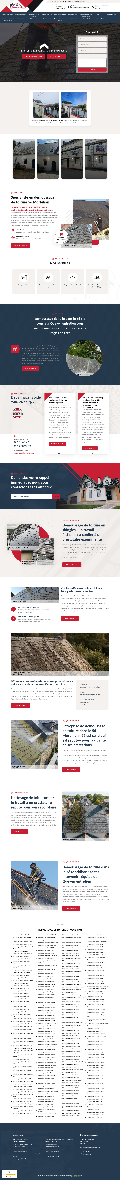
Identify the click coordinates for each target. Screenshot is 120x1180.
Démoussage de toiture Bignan (95, 1075)
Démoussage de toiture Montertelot (71, 935)
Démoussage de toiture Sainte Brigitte (23, 1111)
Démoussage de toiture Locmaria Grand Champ (73, 998)
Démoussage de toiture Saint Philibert (23, 1033)
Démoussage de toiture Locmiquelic (71, 989)
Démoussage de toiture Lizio (69, 1007)
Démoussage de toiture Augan (95, 1104)
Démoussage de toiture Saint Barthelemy (48, 935)
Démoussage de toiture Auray (95, 1101)
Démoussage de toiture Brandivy (95, 1062)
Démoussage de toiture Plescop (45, 1067)
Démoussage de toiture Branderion (96, 1065)
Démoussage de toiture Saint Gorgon (22, 1089)
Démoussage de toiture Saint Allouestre (47, 942)
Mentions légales (65, 1175)
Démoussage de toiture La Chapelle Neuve (96, 1015)
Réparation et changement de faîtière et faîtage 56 (26, 1154)
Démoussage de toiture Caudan (95, 1026)
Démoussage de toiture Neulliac (45, 1099)
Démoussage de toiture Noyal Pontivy (47, 1086)
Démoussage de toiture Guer (70, 1101)
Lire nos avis (9, 1176)
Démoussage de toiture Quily (45, 992)
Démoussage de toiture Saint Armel (46, 940)
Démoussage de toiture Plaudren (46, 1070)
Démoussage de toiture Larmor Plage (72, 1020)
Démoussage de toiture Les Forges (96, 962)
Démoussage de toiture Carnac (95, 1028)
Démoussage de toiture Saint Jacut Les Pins (23, 1075)
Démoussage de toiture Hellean (70, 1082)
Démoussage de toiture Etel (94, 973)
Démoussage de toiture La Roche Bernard (46, 970)
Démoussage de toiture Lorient (70, 982)
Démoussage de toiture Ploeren (45, 1052)
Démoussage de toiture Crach (95, 996)
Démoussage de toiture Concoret (96, 1004)
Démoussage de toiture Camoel (95, 1041)
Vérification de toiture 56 (73, 18)
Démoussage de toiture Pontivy (45, 1015)
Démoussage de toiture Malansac (71, 976)
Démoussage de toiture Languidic (71, 1035)
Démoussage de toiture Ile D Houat (71, 1072)
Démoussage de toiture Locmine (70, 992)
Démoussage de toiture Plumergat (46, 1023)
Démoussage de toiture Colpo (95, 1007)
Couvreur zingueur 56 (21, 18)
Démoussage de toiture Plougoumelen (47, 1044)
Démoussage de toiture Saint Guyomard (23, 1081)
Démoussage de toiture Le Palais (46, 1083)
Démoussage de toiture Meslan (70, 955)
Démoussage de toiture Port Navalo (22, 935)
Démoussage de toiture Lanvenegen (71, 1025)
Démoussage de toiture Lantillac (70, 1030)
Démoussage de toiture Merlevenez (71, 958)
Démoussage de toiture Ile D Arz (70, 1067)
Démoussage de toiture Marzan (70, 969)
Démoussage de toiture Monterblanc (72, 940)
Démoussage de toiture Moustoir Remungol (46, 1110)
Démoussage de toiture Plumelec (46, 1031)
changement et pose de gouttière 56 (22, 1144)
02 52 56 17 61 (60, 6)
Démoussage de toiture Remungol (46, 979)
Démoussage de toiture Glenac (95, 949)
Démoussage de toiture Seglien (21, 1006)
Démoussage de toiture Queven (45, 997)
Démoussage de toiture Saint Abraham (47, 948)
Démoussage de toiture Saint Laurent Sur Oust (23, 1062)
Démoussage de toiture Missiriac (71, 950)
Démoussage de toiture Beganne (95, 1091)
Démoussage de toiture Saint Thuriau (22, 1021)
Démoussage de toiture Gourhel (95, 947)
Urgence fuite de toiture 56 (73, 14)
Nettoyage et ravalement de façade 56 (55, 1149)
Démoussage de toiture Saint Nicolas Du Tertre (23, 1042)
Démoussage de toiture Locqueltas (71, 984)
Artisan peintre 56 (86, 18)
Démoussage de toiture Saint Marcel (22, 1048)
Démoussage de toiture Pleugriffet (46, 1062)
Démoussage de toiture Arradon (95, 1112)
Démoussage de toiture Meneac (70, 961)
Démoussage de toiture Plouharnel (46, 1041)
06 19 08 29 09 (60, 9)
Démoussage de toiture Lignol (70, 1012)
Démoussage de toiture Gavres (95, 954)
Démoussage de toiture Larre (70, 1017)
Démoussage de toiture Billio (94, 1070)
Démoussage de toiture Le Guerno (71, 1096)
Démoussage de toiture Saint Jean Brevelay (22, 1071)
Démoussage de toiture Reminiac (46, 981)
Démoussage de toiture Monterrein (71, 937)
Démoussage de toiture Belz (94, 1086)
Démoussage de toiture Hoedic (70, 1075)
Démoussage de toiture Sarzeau (21, 1012)
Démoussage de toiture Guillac (70, 1090)
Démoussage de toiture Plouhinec (46, 1039)
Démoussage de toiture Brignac (95, 1054)
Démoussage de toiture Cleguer (95, 1012)
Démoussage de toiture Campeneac (96, 1036)
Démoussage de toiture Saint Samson (22, 1026)
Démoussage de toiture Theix (20, 983)
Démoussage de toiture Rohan (45, 958)
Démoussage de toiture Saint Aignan (47, 945)
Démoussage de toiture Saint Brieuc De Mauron (23, 1114)
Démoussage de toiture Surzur (21, 991)
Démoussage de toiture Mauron (70, 966)
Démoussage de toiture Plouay (45, 1047)
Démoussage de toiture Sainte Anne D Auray (23, 947)
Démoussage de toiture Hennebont (71, 1080)
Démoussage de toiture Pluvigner (46, 1018)
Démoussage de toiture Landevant (71, 1046)
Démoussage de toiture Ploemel (45, 1060)
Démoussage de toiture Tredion (21, 975)
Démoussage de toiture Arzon (95, 1107)
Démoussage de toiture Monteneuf (71, 942)
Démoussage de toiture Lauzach (70, 1015)
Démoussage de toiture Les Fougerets (97, 960)
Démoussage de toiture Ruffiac (45, 953)
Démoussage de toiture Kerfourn (71, 1056)
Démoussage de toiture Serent (21, 1001)
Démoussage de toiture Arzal (94, 1109)
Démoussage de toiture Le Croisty (96, 991)
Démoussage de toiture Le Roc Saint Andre (47, 961)
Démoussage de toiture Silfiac (20, 999)
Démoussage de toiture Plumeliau (46, 1028)
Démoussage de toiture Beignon (95, 1088)
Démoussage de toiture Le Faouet (96, 968)
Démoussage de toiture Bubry (95, 1052)
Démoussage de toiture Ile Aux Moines (72, 1069)
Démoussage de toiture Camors (95, 1039)
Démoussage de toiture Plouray (45, 1036)
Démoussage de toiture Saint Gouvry (22, 1086)
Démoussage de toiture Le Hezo (70, 1077)
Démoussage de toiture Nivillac (45, 1096)
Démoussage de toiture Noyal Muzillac (47, 1091)
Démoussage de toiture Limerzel (71, 1009)
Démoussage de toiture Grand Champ (97, 941)
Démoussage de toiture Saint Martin (22, 1045)
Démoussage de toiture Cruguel (95, 983)
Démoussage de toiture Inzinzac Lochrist (73, 1062)
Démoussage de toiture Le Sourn (21, 996)
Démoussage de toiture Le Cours (95, 999)
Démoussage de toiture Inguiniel (71, 1064)
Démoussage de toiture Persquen (46, 1073)
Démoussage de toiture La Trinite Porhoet (21, 966)
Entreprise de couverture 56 (7, 14)
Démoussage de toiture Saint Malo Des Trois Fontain (23, 1051)
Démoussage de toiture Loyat (70, 979)
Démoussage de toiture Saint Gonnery (23, 1092)
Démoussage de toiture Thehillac (21, 985)
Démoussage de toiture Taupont (21, 988)
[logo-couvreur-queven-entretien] (16, 6)
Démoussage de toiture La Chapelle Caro (98, 1023)
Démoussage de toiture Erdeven (95, 975)
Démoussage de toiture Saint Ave (46, 937)
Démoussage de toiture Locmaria (71, 1001)
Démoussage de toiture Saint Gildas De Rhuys (23, 1095)
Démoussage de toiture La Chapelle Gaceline (96, 1019)
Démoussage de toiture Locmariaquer (72, 995)
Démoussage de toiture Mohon (70, 948)
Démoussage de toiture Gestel (95, 952)
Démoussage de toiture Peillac (45, 1078)
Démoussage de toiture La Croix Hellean (97, 986)
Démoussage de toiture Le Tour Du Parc (23, 980)
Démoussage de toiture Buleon (95, 1049)
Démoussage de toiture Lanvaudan (71, 1028)
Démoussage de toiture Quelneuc (46, 1002)
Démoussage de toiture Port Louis (46, 1007)
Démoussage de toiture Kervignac (71, 1051)
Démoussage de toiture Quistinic (46, 989)
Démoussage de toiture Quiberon (46, 994)
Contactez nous (57, 56)
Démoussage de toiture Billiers (95, 1073)
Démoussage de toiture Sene (20, 1004)
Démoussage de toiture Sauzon (21, 1009)
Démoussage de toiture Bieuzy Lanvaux (23, 941)
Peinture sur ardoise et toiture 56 (21, 1149)
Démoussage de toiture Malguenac (71, 971)
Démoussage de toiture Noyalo (45, 1088)
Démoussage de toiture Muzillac (46, 1107)
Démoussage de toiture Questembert (47, 1000)
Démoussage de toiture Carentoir (96, 1034)
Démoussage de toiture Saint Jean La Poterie (22, 1067)
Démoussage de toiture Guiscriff (70, 1085)
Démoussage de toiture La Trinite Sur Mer (22, 962)
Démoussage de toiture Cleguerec (96, 1009)
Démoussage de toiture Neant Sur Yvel (47, 1101)
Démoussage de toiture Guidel (70, 1093)
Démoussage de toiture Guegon (70, 1115)
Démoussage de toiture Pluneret (46, 1020)
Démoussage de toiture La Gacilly (96, 957)
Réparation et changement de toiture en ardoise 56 (59, 1139)
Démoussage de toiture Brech (95, 1060)
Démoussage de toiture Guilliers (70, 1088)
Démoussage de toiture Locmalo (70, 1004)
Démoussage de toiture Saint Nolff (22, 1038)
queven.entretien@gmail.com (80, 7)
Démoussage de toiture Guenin (70, 1103)
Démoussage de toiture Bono (20, 951)
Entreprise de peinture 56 (99, 18)
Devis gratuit (31, 369)
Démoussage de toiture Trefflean (21, 972)
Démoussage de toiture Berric (95, 1081)
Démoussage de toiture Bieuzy (95, 1078)
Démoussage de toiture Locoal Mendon (72, 987)
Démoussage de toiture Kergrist (70, 1054)
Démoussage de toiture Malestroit (71, 974)
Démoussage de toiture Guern (70, 1098)
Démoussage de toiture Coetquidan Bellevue (22, 938)
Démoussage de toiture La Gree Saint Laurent (97, 938)
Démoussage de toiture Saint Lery (22, 1059)
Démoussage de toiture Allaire (95, 1117)
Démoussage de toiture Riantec (45, 976)
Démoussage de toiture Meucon (70, 953)
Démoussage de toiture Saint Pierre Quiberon (22, 1030)
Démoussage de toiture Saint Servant (22, 1024)
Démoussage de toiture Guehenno (71, 1113)
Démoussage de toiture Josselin (70, 1059)
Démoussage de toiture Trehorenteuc (22, 970)
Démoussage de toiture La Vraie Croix (23, 953)
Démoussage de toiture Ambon (95, 1114)
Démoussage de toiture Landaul (70, 1049)
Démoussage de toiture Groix (95, 935)
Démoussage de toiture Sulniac (21, 993)
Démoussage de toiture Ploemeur (46, 1057)
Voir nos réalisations (34, 56)
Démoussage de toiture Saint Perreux (22, 1036)
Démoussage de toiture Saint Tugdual (22, 1018)
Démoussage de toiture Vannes (21, 956)
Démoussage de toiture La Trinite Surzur (23, 959)
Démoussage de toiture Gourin (95, 944)
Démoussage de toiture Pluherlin (46, 1034)
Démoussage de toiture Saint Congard (23, 1104)
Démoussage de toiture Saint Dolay (22, 1101)
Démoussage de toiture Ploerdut (46, 1054)
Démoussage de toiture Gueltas (70, 1110)
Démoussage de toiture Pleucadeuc (46, 1065)
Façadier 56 (99, 14)
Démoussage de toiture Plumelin (46, 1026)
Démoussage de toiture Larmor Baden (72, 1022)
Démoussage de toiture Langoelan (71, 1041)
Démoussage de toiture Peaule (45, 1081)
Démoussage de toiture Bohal (95, 1067)
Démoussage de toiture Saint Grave (22, 1084)
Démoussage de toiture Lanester (71, 1043)
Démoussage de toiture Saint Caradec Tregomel (23, 1107)
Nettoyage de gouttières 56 (20, 14)
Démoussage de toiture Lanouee (70, 1033)
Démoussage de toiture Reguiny (45, 986)
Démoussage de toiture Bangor (95, 1096)
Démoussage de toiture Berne (95, 1083)
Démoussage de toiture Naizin (45, 1104)
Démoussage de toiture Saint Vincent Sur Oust (23, 1015)
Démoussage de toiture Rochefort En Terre (47, 966)
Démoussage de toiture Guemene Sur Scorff (72, 1107)
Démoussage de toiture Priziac (45, 1005)
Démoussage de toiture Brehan (95, 1057)
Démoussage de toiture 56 (112, 14)
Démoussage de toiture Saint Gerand (22, 1098)
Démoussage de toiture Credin (95, 994)
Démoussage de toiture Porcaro (45, 1010)
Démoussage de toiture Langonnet (71, 1038)
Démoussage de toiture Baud (94, 1094)
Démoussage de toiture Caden (95, 1047)
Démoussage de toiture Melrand (71, 963)
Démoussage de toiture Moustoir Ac (47, 1114)
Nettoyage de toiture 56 (47, 14)
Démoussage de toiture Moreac (45, 1116)
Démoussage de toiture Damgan (95, 981)
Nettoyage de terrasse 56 (47, 18)
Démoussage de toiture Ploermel (46, 1049)
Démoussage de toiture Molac (70, 945)
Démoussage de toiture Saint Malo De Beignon (23, 1055)
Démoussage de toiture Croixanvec (96, 988)
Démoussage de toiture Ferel (94, 965)
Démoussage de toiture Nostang (45, 1094)
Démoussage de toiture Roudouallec (47, 955)
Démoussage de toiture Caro (94, 1031)
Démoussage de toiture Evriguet (95, 970)
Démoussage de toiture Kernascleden (22, 944)
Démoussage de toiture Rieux (45, 973)
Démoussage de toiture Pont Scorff (46, 1013)
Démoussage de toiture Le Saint (45, 950)
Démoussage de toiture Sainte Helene (23, 1079)
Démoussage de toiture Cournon (95, 1001)
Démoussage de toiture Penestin (46, 1075)
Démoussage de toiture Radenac (46, 984)
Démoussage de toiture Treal (20, 978)
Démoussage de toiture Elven (95, 978)
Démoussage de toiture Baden (95, 1099)
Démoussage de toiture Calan (95, 1044)
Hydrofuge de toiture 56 (34, 18)
